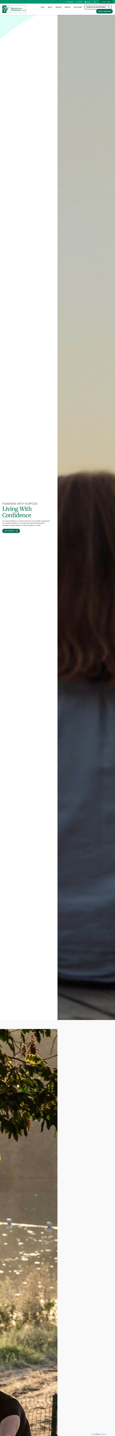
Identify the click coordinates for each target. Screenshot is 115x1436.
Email (88, 2)
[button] (42, 7)
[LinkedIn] (95, 2)
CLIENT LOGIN (106, 2)
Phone (80, 2)
